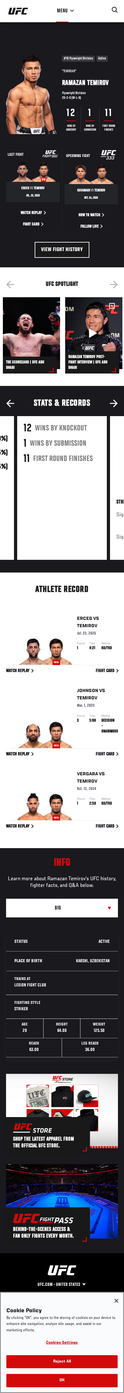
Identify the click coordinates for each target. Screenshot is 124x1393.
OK (62, 1380)
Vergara (87, 774)
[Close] (116, 1301)
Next (114, 284)
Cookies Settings (62, 1343)
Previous (10, 284)
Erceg (84, 618)
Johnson (87, 690)
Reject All (62, 1362)
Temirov (87, 625)
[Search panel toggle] (115, 10)
